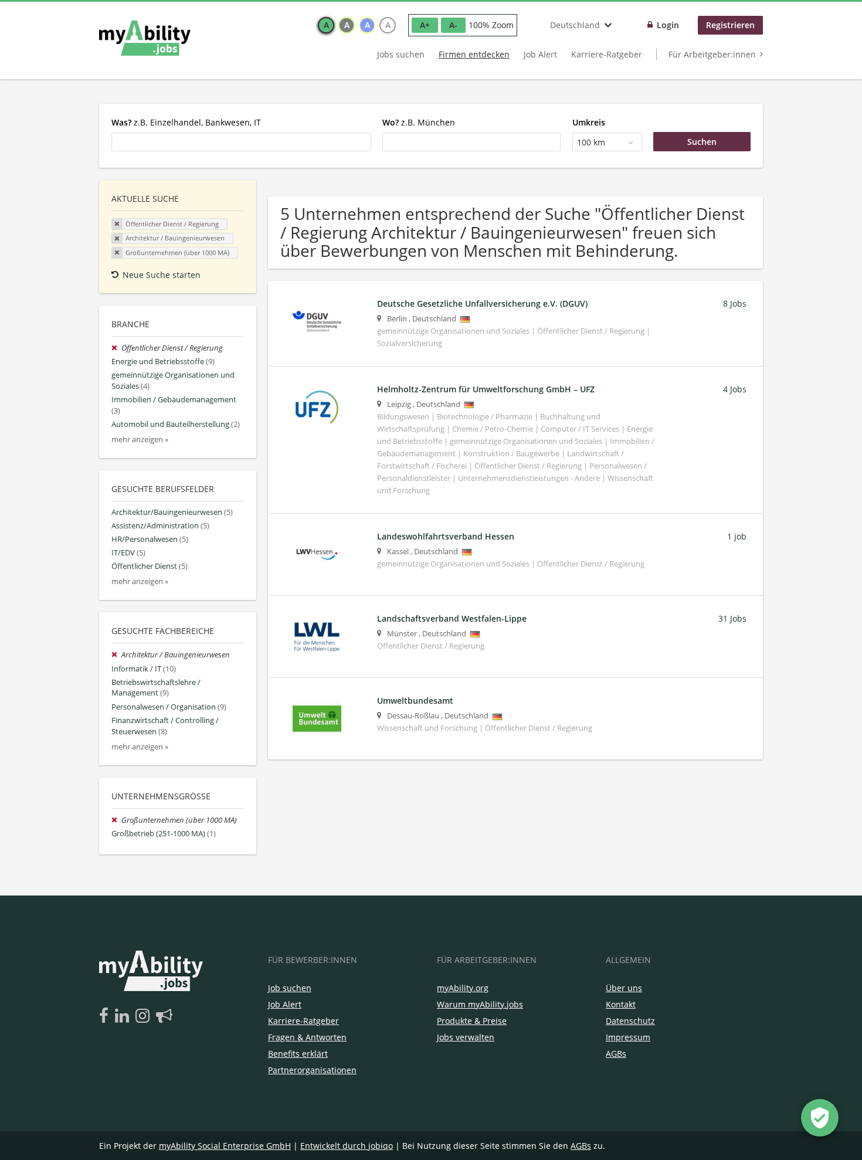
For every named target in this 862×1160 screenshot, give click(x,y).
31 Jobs (732, 618)
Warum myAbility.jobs (480, 1004)
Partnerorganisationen (312, 1070)
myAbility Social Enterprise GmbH (225, 1145)
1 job (736, 536)
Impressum (628, 1037)
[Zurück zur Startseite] (145, 38)
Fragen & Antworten (307, 1037)
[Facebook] (106, 1016)
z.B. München (418, 122)
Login (668, 24)
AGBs (616, 1053)
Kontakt (621, 1004)
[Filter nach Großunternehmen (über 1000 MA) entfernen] (116, 820)
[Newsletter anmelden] (164, 1016)
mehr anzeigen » (139, 440)
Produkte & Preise (472, 1020)
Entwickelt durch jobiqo (346, 1145)
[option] (326, 25)
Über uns (624, 987)
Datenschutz (630, 1020)
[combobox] (241, 142)
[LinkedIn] (124, 1016)
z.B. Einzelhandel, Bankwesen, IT (186, 122)
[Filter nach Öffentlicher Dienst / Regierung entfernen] (116, 348)
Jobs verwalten (465, 1037)
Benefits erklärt (298, 1053)
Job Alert (540, 54)
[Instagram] (144, 1016)
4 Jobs (734, 389)
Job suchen (289, 987)
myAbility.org (462, 987)
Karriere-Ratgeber (606, 54)
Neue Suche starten (162, 274)
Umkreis (588, 122)
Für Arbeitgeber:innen (712, 54)
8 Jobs (734, 303)
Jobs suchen (401, 54)
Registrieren (730, 24)
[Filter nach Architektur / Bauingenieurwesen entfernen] (116, 655)
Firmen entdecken (474, 54)
